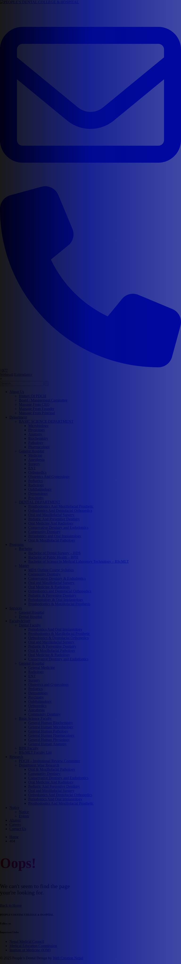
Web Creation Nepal (68, 958)
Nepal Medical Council (26, 941)
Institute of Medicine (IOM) (30, 950)
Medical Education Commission (33, 946)
